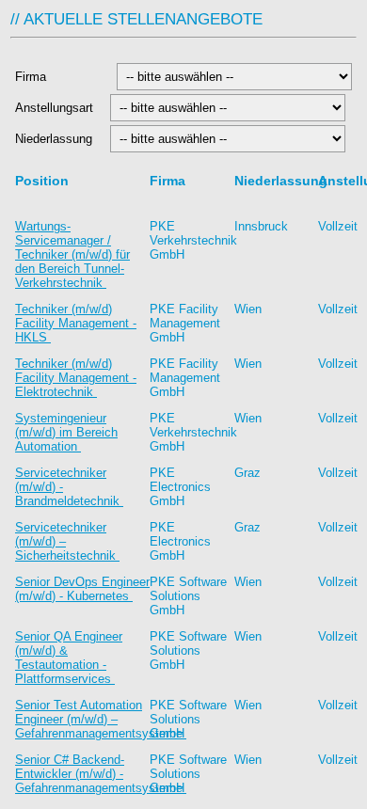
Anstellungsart (56, 108)
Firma (60, 77)
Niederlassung (57, 139)
